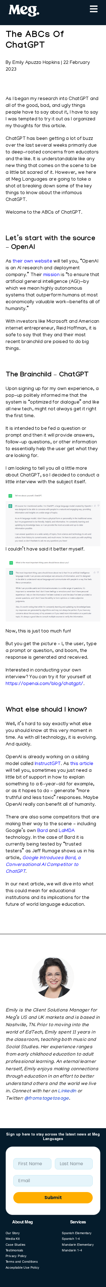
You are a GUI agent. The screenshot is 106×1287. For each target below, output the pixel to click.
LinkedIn (67, 1091)
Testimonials (14, 1251)
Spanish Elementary (77, 1233)
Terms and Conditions (22, 1262)
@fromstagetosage (46, 1098)
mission (51, 275)
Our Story (13, 1233)
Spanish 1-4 (71, 1239)
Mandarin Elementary (78, 1245)
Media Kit (13, 1239)
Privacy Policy (16, 1256)
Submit (53, 1197)
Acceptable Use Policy (22, 1268)
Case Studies (16, 1245)
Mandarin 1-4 (72, 1251)
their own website (32, 261)
